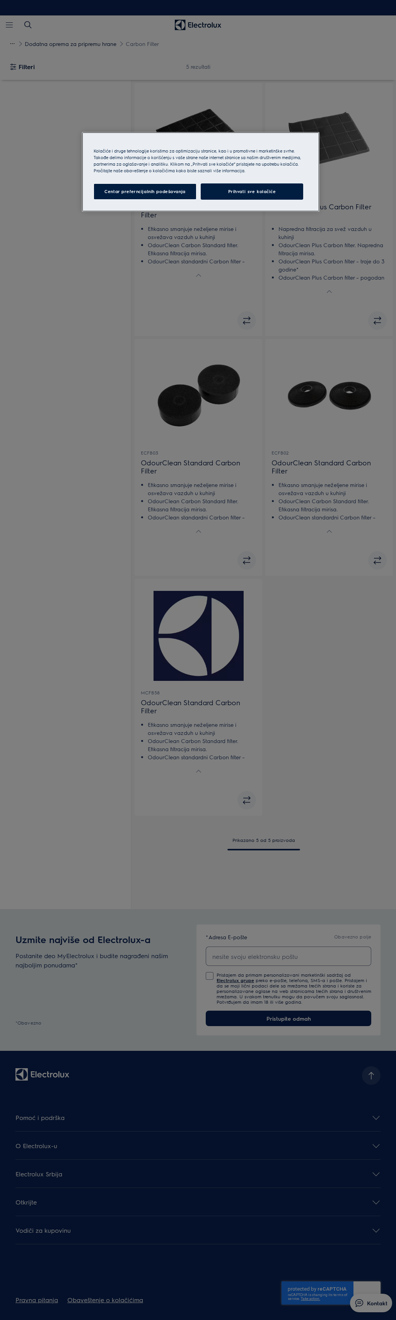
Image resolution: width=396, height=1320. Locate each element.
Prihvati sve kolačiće (252, 191)
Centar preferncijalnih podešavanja (144, 191)
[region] (200, 172)
